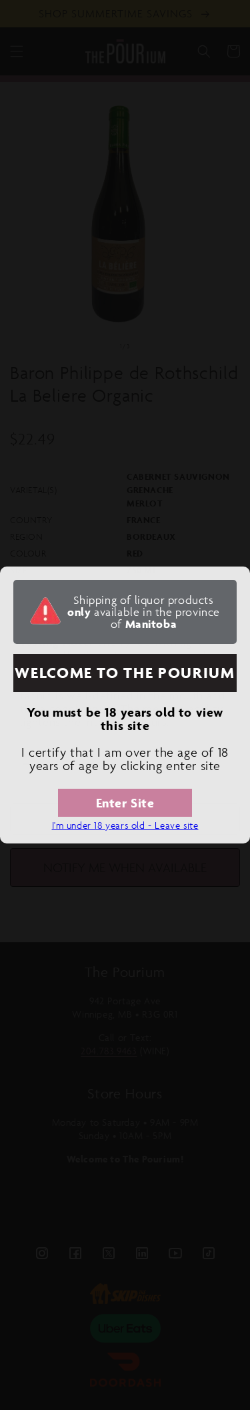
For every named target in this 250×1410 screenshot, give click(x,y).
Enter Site (125, 803)
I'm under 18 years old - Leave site (125, 825)
